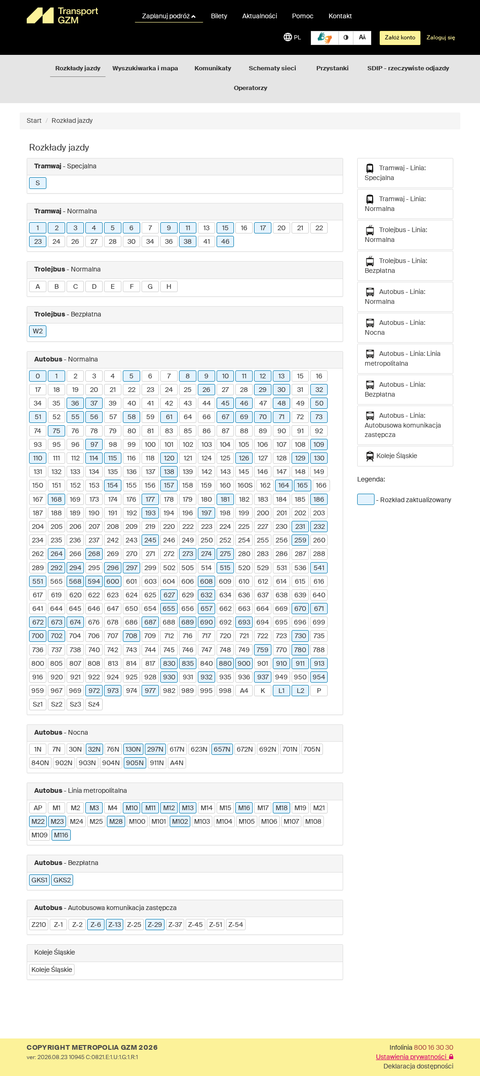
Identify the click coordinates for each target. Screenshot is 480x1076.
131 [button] (38, 472)
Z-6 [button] (95, 925)
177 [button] (150, 500)
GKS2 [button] (62, 880)
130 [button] (319, 458)
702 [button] (56, 636)
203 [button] (319, 513)
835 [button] (188, 664)
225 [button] (244, 527)
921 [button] (75, 677)
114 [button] (94, 458)
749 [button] (244, 650)
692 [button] (225, 622)
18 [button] (56, 390)
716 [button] (188, 636)
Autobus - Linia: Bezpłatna (395, 390)
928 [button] (150, 677)
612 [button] (263, 582)
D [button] (94, 287)
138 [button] (169, 472)
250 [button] (207, 540)
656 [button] (187, 609)
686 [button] (131, 622)
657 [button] (206, 609)
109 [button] (319, 445)
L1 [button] (281, 691)
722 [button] (262, 636)
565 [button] (56, 582)
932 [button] (206, 677)
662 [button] (225, 609)
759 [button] (263, 650)
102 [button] (188, 445)
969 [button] (75, 691)
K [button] (263, 691)
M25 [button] (96, 822)
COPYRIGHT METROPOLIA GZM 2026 (92, 1048)
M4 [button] (113, 808)
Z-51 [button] (215, 925)
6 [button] (131, 228)
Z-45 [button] (195, 925)
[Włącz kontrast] (345, 38)
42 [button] (169, 403)
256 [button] (282, 540)
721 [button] (244, 636)
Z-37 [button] (175, 925)
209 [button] (132, 527)
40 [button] (132, 403)
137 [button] (150, 472)
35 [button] (56, 403)
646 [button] (94, 609)
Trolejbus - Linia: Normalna (396, 235)
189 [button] (75, 513)
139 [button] (188, 472)
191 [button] (112, 513)
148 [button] (300, 472)
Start (34, 121)
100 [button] (150, 445)
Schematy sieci (272, 69)
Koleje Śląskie (396, 456)
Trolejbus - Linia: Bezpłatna (396, 266)
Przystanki (332, 69)
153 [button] (94, 485)
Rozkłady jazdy (77, 69)
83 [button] (169, 431)
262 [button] (38, 554)
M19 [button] (300, 808)
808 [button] (94, 664)
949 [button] (281, 677)
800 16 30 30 (433, 1048)
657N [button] (222, 749)
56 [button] (94, 417)
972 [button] (94, 691)
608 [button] (206, 582)
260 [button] (319, 540)
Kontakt (340, 16)
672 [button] (38, 622)
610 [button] (244, 582)
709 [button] (150, 636)
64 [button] (188, 417)
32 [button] (319, 390)
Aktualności (259, 16)
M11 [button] (150, 808)
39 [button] (113, 403)
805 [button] (56, 664)
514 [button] (206, 568)
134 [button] (94, 472)
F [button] (132, 287)
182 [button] (244, 500)
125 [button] (225, 458)
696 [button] (300, 622)
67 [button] (225, 417)
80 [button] (132, 431)
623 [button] (113, 595)
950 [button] (300, 677)
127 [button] (263, 458)
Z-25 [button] (134, 925)
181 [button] (225, 500)
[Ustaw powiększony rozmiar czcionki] (362, 38)
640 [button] (319, 595)
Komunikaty (213, 69)
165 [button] (302, 485)
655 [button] (169, 609)
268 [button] (94, 554)
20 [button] (281, 228)
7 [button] (150, 228)
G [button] (150, 287)
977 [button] (150, 691)
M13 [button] (188, 808)
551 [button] (37, 582)
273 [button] (187, 554)
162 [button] (265, 485)
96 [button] (75, 445)
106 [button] (262, 445)
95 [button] (56, 445)
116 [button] (131, 458)
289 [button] (38, 568)
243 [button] (131, 540)
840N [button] (40, 763)
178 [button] (169, 500)
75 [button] (56, 431)
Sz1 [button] (38, 704)
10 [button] (225, 376)
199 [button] (244, 513)
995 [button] (206, 691)
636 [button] (244, 595)
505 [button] (187, 568)
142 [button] (207, 472)
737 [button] (57, 650)
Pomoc (303, 16)
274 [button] (206, 554)
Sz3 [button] (75, 704)
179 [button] (188, 500)
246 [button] (169, 540)
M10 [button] (132, 808)
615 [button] (300, 582)
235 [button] (56, 540)
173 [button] (94, 500)
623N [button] (199, 749)
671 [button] (319, 609)
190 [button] (94, 513)
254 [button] (244, 540)
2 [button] (57, 228)
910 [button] (281, 664)
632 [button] (206, 595)
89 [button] (263, 431)
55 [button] (75, 417)
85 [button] (188, 431)
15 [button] (225, 228)
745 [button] (169, 650)
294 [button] (75, 568)
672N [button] (245, 749)
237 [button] (94, 540)
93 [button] (38, 445)
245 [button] (150, 540)
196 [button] (187, 513)
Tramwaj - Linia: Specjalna (395, 173)
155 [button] (131, 485)
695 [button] (281, 622)
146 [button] (262, 472)
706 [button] (94, 636)
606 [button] (187, 582)
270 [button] (131, 554)
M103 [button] (202, 822)
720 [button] (225, 636)
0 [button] (38, 376)
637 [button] (263, 595)
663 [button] (244, 609)
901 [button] (262, 664)
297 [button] (131, 568)
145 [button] (244, 472)
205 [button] (57, 527)
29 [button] (263, 390)
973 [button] (113, 691)
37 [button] (94, 403)
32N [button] (94, 749)
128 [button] (282, 458)
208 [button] (113, 527)
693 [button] (244, 622)
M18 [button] (282, 808)
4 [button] (94, 228)
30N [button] (75, 749)
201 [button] (282, 513)
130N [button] (133, 749)
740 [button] (94, 650)
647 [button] (113, 609)
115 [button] (112, 458)
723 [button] (281, 636)
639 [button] (300, 595)
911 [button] (300, 664)
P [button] (319, 691)
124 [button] (207, 458)
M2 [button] (75, 808)
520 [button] (244, 568)
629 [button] (188, 595)
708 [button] (131, 636)
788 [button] (319, 650)
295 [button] (94, 568)
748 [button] (225, 650)
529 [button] (263, 568)
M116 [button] (61, 835)
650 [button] (131, 609)
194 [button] (169, 513)
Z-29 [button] (155, 925)
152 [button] (75, 485)
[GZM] (75, 15)
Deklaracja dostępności (418, 1066)
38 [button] (188, 242)
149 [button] (319, 472)
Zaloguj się (441, 38)
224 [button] (225, 527)
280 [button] (244, 554)
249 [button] (188, 540)
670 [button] (300, 609)
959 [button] (37, 691)
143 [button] (225, 472)
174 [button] (113, 500)
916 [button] (37, 677)
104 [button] (225, 445)
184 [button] (281, 500)
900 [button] (244, 664)
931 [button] (188, 677)
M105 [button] (247, 822)
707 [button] (112, 636)
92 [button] (319, 431)
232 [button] (319, 527)
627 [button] (169, 595)
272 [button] (169, 554)
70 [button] (263, 417)
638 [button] (282, 595)
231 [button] (300, 527)
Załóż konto (400, 38)
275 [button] (225, 554)
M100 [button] (137, 822)
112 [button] (75, 458)
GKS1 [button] (39, 880)
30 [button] (131, 242)
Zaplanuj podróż (166, 16)
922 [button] (94, 677)
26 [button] (75, 242)
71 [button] (282, 417)
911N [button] (157, 763)
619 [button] (56, 595)
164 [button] (283, 485)
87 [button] (225, 431)
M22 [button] (38, 822)
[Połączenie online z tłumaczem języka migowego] (325, 38)
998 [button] (225, 691)
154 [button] (112, 485)
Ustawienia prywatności (412, 1057)
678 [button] (113, 622)
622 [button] (94, 595)
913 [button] (319, 664)
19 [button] (75, 390)
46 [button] (225, 242)
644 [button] (56, 609)
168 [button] (56, 500)
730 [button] (300, 636)
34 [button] (150, 242)
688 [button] (169, 622)
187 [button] (38, 513)
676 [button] (94, 622)
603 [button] (150, 582)
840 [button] (206, 664)
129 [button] (300, 458)
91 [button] (300, 431)
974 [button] (131, 691)
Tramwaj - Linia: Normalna (395, 204)
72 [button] (300, 417)
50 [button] (319, 403)
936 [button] (244, 677)
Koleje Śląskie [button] (51, 970)
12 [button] (263, 376)
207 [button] (94, 527)
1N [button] (38, 749)
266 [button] (75, 554)
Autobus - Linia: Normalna (395, 297)
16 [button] (244, 228)
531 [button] (282, 568)
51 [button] (38, 417)
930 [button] (169, 677)
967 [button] (56, 691)
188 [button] (56, 513)
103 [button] (207, 445)
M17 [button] (263, 808)
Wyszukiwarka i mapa (145, 69)
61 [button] (169, 417)
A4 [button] (244, 691)
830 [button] (169, 664)
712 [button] (169, 636)
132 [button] (56, 472)
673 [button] (56, 622)
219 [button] (150, 527)
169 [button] (75, 500)
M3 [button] (94, 808)
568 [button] (75, 582)
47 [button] (263, 403)
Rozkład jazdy (72, 121)
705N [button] (312, 749)
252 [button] (225, 540)
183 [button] (263, 500)
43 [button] (188, 403)
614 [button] (281, 582)
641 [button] (37, 609)
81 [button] (150, 431)
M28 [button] (116, 822)
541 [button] (319, 568)
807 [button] (75, 664)
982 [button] (169, 691)
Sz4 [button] (94, 704)
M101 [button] (158, 822)
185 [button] (300, 500)
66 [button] (206, 417)
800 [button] (37, 664)
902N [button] (64, 763)
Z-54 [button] (235, 925)
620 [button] (75, 595)
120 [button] (169, 458)
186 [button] (319, 500)
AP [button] (38, 808)
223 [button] (206, 527)
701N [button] (290, 749)
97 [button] (94, 445)
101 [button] (169, 445)
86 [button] (206, 431)
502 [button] (169, 568)
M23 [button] (57, 822)
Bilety (219, 16)
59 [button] (150, 417)
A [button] (38, 287)
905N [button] (135, 763)
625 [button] (150, 595)
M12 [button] (169, 808)
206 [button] (75, 527)
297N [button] (155, 749)
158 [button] (187, 485)
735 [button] (319, 636)
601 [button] (131, 582)
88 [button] (244, 431)
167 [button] (38, 500)
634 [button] (225, 595)
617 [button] (38, 595)
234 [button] (38, 540)
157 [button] (169, 485)
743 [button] (131, 650)
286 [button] (282, 554)
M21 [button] (319, 808)
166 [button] (321, 485)
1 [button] (38, 228)
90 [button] (282, 431)
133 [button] (75, 472)
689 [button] (187, 622)
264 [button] (57, 554)
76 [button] (75, 431)
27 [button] (94, 242)
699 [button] (319, 622)
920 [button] (57, 677)
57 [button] (113, 417)
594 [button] (94, 582)
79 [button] (113, 431)
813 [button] (113, 664)
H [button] (169, 287)
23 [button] (38, 242)
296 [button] (113, 568)
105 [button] (244, 445)
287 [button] (300, 554)
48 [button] (282, 403)
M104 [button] (224, 822)
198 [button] (225, 513)
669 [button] (281, 609)
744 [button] (150, 650)
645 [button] (75, 609)
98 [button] (113, 445)
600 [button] (112, 582)
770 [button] (281, 650)
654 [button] (150, 609)
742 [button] (112, 650)
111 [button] (56, 458)
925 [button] (132, 677)
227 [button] (262, 527)
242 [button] (113, 540)
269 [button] (113, 554)
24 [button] (56, 242)
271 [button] (150, 554)
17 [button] (263, 228)
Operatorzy (250, 88)
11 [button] (188, 228)
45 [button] (225, 403)
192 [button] (132, 513)
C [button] (75, 287)
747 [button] (207, 650)
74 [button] (37, 431)
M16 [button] (244, 808)
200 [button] (263, 513)
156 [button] (150, 485)
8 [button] (188, 376)
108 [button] (300, 445)
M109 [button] (39, 835)
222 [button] (188, 527)
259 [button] (300, 540)
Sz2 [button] (56, 704)
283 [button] (263, 554)
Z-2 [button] (77, 925)
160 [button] (225, 485)
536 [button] (300, 568)
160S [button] (245, 485)
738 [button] (75, 650)
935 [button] (225, 677)
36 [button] (169, 242)
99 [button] (132, 445)
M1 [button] (56, 808)
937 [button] (263, 677)
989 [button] (187, 691)
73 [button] (318, 417)
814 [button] (131, 664)
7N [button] (56, 749)
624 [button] (132, 595)
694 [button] (262, 622)
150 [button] (37, 485)
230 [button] (281, 527)
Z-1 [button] (58, 925)
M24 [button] (76, 822)
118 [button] (150, 458)
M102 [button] (180, 822)
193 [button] (150, 513)
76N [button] (113, 749)
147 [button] (281, 472)
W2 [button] (38, 331)
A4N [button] (177, 763)
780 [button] (300, 650)
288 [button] (319, 554)
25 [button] (188, 390)
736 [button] (38, 650)
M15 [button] (225, 808)
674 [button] (75, 622)
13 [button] (206, 228)
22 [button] (319, 228)
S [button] (38, 183)
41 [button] (206, 242)
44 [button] (206, 403)
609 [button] (225, 582)
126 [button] (244, 458)
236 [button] (75, 540)
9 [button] (169, 228)
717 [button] (206, 636)
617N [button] (177, 749)
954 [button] (319, 677)
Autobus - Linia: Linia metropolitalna (403, 359)
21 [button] (300, 228)
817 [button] (150, 664)
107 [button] (281, 445)
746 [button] (188, 650)
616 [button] (319, 582)
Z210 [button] (38, 925)
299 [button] (150, 568)
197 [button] (206, 513)
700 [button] (38, 636)
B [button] (56, 287)
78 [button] (94, 431)
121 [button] (188, 458)
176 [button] (131, 500)
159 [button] (206, 485)
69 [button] (244, 417)
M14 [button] (207, 808)
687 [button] (150, 622)
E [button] (113, 287)
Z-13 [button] (114, 925)
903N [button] (87, 763)
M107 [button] (291, 822)
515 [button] (225, 568)
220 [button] (169, 527)
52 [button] (56, 417)
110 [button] (37, 458)
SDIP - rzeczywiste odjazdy (408, 69)
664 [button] (262, 609)
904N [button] (111, 763)
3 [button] (75, 228)
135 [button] (113, 472)
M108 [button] (313, 822)
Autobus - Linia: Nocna (395, 328)
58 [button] (132, 417)
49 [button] (300, 403)
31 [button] (300, 390)
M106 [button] (269, 822)
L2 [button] (300, 691)
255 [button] (263, 540)
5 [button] (113, 228)
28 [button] (113, 242)
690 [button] (206, 622)
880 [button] (225, 664)
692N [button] (268, 749)
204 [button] (38, 527)
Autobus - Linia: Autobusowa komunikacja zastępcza (403, 425)
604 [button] (169, 582)
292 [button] (56, 568)
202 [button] (300, 513)
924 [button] (113, 677)
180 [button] (206, 500)
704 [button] (75, 636)
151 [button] (56, 485)
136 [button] (132, 472)
